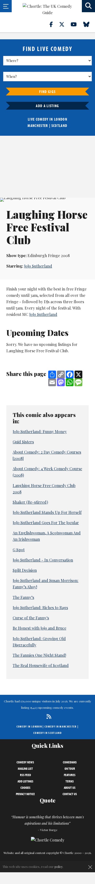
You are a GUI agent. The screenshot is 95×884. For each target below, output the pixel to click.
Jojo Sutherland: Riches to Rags (40, 607)
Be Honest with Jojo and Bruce (39, 628)
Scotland (59, 125)
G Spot (19, 549)
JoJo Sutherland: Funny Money (40, 431)
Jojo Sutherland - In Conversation (43, 559)
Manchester (38, 125)
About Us (70, 787)
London (60, 119)
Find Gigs (47, 91)
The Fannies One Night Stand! (39, 655)
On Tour (70, 768)
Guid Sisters (23, 441)
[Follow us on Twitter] (64, 24)
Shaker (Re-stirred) (30, 502)
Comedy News (25, 762)
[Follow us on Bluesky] (89, 24)
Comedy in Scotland (47, 733)
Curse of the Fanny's (31, 617)
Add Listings (25, 781)
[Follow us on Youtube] (76, 24)
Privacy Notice (25, 794)
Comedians (70, 762)
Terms (70, 781)
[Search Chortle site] (88, 6)
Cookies (25, 787)
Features (70, 775)
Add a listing (47, 105)
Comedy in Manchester (61, 726)
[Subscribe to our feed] (47, 716)
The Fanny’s (23, 597)
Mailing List (25, 768)
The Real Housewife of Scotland (41, 665)
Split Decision (25, 570)
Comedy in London (29, 726)
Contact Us (70, 794)
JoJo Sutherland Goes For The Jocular (46, 522)
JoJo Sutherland (38, 266)
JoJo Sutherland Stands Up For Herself (47, 512)
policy (59, 866)
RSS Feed (25, 775)
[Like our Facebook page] (53, 24)
